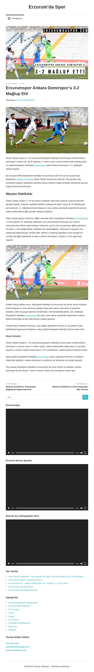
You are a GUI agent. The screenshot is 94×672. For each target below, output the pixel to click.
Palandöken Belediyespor (19, 623)
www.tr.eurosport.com (16, 650)
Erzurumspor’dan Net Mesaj (20, 587)
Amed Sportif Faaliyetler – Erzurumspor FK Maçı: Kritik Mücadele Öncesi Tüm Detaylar (45, 576)
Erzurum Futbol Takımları (19, 606)
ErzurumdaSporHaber (25, 100)
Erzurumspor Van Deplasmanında (22, 590)
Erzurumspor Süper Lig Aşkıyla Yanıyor (25, 580)
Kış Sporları (13, 620)
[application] (47, 432)
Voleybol (12, 630)
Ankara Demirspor (25, 179)
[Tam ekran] (85, 453)
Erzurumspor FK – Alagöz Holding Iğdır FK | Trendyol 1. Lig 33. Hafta (38, 583)
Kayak (11, 616)
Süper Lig (12, 626)
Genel (22, 84)
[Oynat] (9, 453)
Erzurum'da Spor (47, 6)
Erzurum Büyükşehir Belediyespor (23, 603)
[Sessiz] (81, 453)
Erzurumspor (39, 165)
